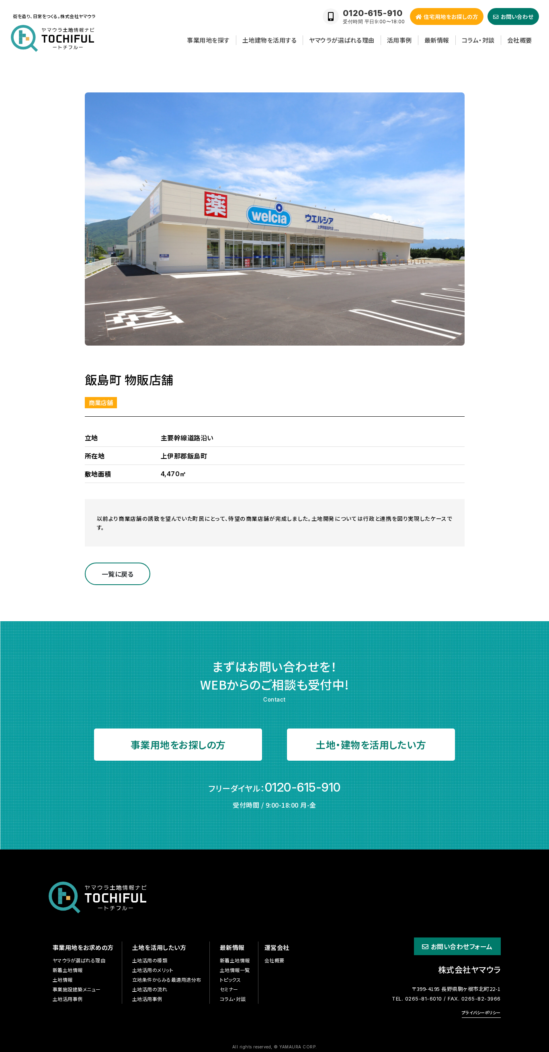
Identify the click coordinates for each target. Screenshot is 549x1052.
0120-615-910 (303, 787)
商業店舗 (101, 402)
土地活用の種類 (150, 960)
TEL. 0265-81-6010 (417, 998)
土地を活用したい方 (159, 947)
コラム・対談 (478, 40)
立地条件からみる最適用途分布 (166, 979)
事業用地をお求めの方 (83, 947)
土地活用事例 (68, 998)
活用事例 (399, 40)
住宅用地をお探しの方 (451, 16)
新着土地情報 (68, 969)
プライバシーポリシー (481, 1012)
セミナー (229, 989)
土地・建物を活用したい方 (371, 744)
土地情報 (63, 979)
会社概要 (519, 40)
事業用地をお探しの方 (178, 744)
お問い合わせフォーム (462, 946)
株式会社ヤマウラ (469, 969)
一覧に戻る (118, 574)
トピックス (230, 979)
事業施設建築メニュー (77, 989)
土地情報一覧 (235, 969)
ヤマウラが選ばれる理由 (342, 40)
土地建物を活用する (269, 40)
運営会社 (276, 947)
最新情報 (436, 40)
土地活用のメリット (153, 969)
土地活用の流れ (150, 989)
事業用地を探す (208, 40)
